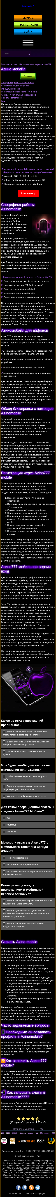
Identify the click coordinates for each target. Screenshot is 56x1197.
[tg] (37, 1187)
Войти (28, 31)
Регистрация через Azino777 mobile (19, 91)
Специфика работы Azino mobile (17, 82)
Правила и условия (23, 1129)
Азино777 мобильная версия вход (18, 95)
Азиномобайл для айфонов (15, 85)
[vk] (24, 1187)
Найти (28, 53)
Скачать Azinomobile (11, 97)
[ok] (31, 1187)
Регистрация (29, 25)
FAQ (3, 101)
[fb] (18, 1187)
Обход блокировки (10, 89)
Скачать (28, 18)
